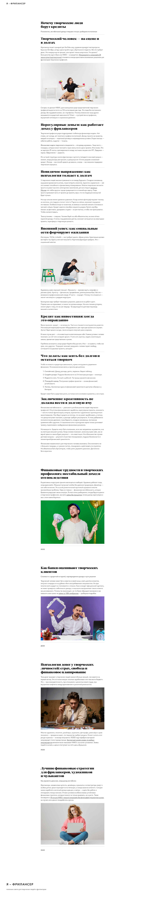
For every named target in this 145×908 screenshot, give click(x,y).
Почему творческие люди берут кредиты (62, 24)
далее (43, 549)
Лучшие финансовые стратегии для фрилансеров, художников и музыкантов (67, 772)
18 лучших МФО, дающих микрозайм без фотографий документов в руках (77, 797)
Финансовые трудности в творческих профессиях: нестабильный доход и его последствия (72, 473)
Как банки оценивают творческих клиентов (69, 569)
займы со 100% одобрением (69, 593)
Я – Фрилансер (16, 3)
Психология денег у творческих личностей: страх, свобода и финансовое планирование (67, 668)
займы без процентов (74, 495)
